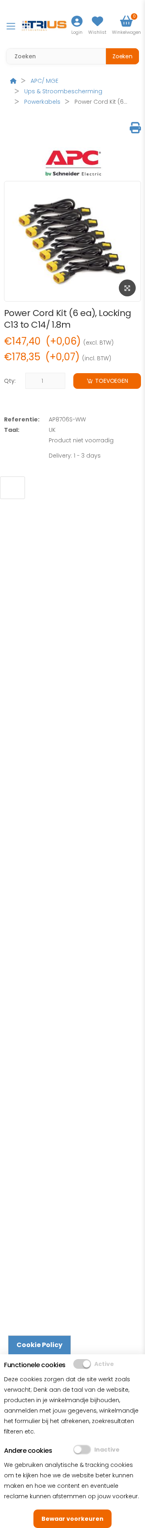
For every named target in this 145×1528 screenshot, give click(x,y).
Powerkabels (42, 102)
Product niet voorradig (81, 440)
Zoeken (122, 56)
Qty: (10, 381)
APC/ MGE (44, 81)
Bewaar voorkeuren (72, 1519)
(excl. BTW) (98, 343)
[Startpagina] (13, 81)
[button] (126, 26)
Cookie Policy (39, 1344)
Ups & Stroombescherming (63, 91)
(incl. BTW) (96, 358)
